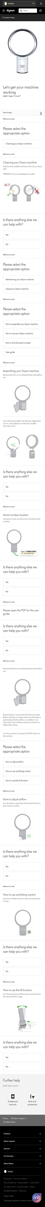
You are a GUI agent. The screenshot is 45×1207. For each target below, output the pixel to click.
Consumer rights (23, 1187)
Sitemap (32, 1187)
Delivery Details (23, 1183)
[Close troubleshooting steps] (22, 113)
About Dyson (9, 1163)
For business (8, 1156)
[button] (8, 1171)
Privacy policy (8, 1179)
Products (7, 1134)
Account (7, 1149)
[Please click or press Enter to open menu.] (3, 10)
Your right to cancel (10, 1187)
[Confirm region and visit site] (41, 4)
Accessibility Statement (10, 1191)
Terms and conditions (20, 1179)
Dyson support (9, 1141)
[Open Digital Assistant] (36, 1197)
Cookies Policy (34, 1183)
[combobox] (19, 3)
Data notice (22, 1191)
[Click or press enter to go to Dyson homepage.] (11, 11)
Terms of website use (10, 1183)
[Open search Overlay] (28, 10)
